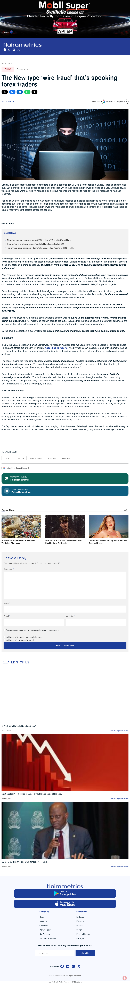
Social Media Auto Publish (55, 982)
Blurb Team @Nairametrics (119, 731)
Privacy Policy (45, 929)
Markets (79, 925)
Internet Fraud (36, 458)
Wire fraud (52, 458)
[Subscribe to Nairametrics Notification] (125, 978)
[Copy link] (34, 92)
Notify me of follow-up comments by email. (25, 637)
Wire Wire (66, 458)
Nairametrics (8, 101)
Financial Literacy (83, 934)
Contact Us (43, 925)
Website (70, 616)
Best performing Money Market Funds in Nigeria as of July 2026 (35, 243)
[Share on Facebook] (12, 92)
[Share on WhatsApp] (27, 92)
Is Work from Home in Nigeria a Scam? (19, 725)
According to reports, (56, 347)
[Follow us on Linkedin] (9, 49)
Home (4, 63)
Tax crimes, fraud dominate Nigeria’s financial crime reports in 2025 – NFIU (40, 247)
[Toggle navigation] (122, 45)
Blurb (10, 63)
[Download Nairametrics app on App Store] (65, 904)
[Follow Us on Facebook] (62, 966)
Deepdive (20, 458)
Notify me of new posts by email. (20, 640)
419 (7, 458)
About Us (43, 921)
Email (7, 616)
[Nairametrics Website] (23, 44)
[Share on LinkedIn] (20, 92)
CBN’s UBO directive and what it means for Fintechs (25, 861)
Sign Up (85, 953)
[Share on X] (5, 92)
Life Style (80, 938)
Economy (80, 921)
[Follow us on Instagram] (14, 49)
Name (7, 602)
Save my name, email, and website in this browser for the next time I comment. (37, 630)
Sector (79, 929)
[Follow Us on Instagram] (73, 966)
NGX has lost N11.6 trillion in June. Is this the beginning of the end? (32, 793)
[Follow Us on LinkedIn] (67, 966)
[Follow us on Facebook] (5, 49)
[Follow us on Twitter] (18, 49)
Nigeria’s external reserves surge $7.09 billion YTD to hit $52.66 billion (39, 240)
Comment (9, 568)
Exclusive (80, 917)
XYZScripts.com (77, 982)
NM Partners (44, 934)
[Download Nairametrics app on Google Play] (65, 893)
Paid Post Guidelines (47, 938)
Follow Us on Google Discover (116, 102)
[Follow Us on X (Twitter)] (79, 966)
